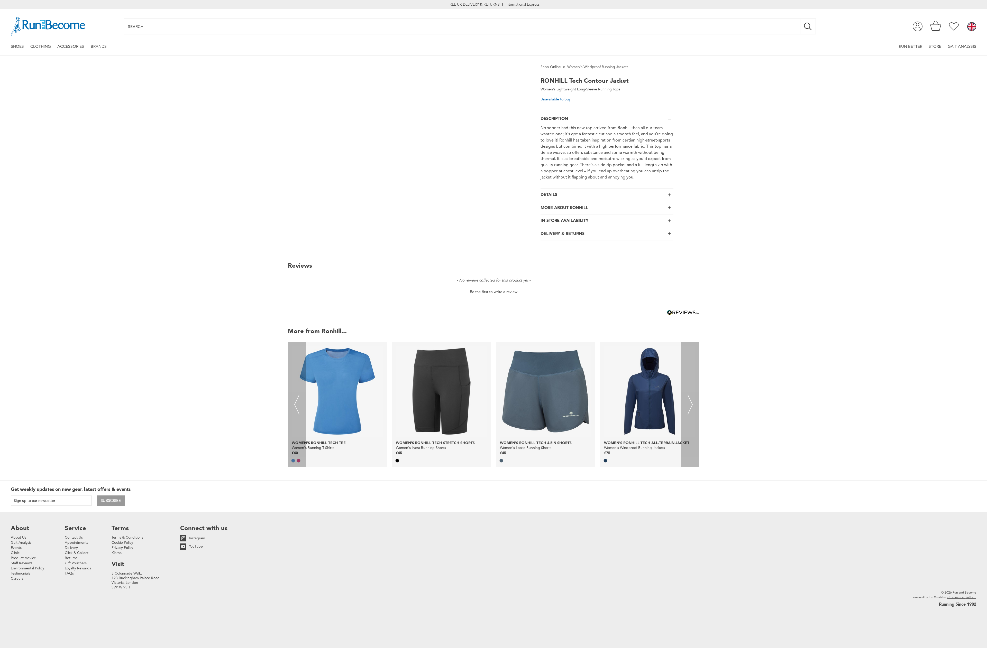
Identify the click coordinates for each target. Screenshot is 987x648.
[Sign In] (917, 26)
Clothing (40, 46)
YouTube (196, 546)
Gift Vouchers (76, 563)
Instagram (197, 538)
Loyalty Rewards (78, 568)
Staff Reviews (21, 563)
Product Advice (23, 558)
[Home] (48, 26)
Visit (118, 564)
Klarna (117, 553)
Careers (17, 578)
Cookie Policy (122, 542)
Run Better (910, 46)
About (20, 528)
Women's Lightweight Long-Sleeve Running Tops (580, 89)
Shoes (17, 46)
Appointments (76, 542)
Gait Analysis (962, 46)
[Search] (808, 26)
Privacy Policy (122, 548)
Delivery (71, 548)
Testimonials (20, 573)
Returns (71, 558)
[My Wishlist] (954, 26)
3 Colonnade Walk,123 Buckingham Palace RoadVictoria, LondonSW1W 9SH (136, 580)
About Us (18, 537)
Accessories (70, 46)
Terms (120, 528)
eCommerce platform (961, 597)
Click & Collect (76, 553)
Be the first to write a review (493, 291)
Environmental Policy (27, 568)
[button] (493, 291)
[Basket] (935, 26)
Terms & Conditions (127, 537)
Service (75, 528)
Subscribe (111, 500)
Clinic (15, 553)
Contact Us (74, 537)
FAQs (69, 573)
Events (16, 548)
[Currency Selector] (971, 27)
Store (935, 46)
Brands (99, 46)
